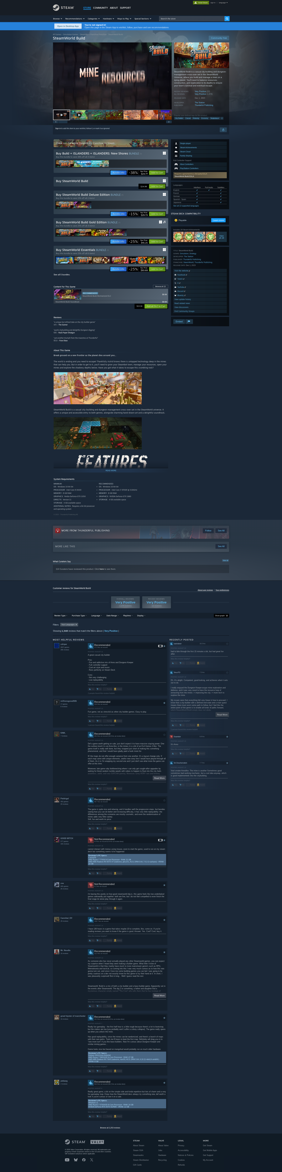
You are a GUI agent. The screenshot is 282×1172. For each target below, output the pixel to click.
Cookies (181, 1160)
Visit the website (181, 271)
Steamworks (138, 1155)
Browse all (160, 286)
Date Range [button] (111, 615)
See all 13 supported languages (186, 206)
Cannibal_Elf (66, 918)
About (114, 7)
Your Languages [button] (68, 625)
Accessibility (183, 1150)
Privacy (181, 1145)
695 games (64, 886)
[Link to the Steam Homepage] (63, 10)
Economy (204, 118)
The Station (200, 102)
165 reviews (65, 844)
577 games (64, 841)
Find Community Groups (184, 311)
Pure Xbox (63, 340)
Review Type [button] (59, 615)
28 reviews (64, 921)
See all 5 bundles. (62, 274)
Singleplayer (214, 118)
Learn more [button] (218, 220)
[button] (58, 18)
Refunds (181, 1165)
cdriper (64, 644)
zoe (62, 883)
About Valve (163, 1145)
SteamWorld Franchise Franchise (93, 34)
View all (225, 560)
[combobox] (192, 18)
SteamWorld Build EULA (184, 176)
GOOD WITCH (67, 838)
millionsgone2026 (69, 701)
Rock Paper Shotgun (66, 333)
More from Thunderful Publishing (86, 530)
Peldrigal (65, 798)
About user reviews (205, 590)
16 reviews (64, 953)
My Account (208, 1160)
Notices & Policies (186, 1155)
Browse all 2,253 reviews (110, 1128)
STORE (87, 7)
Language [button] (95, 615)
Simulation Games (70, 34)
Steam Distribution (141, 1160)
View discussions (181, 307)
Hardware (162, 1155)
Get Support (208, 1155)
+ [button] (221, 118)
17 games (64, 704)
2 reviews (64, 1084)
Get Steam (207, 1145)
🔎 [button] (164, 456)
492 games (64, 801)
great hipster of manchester (73, 1016)
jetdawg (64, 1081)
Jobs (160, 1150)
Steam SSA (138, 1150)
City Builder (179, 118)
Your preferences (222, 590)
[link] (138, 172)
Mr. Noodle (65, 950)
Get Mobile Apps (210, 1150)
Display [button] (140, 615)
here (102, 569)
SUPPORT (125, 7)
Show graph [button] (220, 616)
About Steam (138, 1145)
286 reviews (65, 650)
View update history (182, 299)
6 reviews (64, 706)
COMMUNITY (100, 7)
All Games (57, 34)
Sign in (58, 128)
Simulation (184, 253)
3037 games (65, 647)
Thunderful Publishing (204, 105)
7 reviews (64, 736)
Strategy (192, 253)
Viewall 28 (221, 237)
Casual (188, 118)
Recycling (162, 1160)
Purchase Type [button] (78, 615)
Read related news (182, 303)
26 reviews (64, 889)
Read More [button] (159, 778)
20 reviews (64, 804)
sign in (212, 3)
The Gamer (63, 325)
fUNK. (63, 733)
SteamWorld (188, 262)
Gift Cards (137, 1165)
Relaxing (196, 118)
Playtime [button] (127, 615)
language (222, 3)
